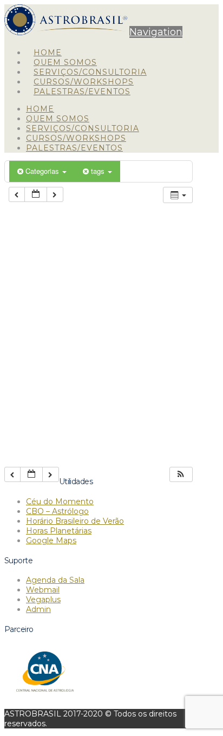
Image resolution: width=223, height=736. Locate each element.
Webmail (43, 590)
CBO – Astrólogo (57, 511)
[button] (155, 32)
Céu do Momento (60, 501)
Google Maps (51, 540)
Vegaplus (43, 599)
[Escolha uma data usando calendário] (35, 195)
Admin (38, 609)
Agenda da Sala (55, 580)
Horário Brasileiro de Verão (75, 521)
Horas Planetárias (58, 531)
